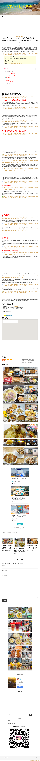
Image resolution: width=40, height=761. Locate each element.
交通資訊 (6, 85)
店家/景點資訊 (7, 83)
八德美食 (4, 532)
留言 (3, 583)
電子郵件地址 (4, 570)
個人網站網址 (4, 575)
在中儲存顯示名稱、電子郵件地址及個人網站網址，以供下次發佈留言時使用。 (17, 581)
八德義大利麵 (9, 532)
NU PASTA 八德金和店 (13, 306)
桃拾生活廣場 (18, 532)
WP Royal (6, 757)
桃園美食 (13, 532)
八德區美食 (18, 36)
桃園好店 (22, 36)
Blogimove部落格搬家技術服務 (34, 760)
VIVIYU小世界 (20, 7)
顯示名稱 (4, 565)
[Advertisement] (20, 26)
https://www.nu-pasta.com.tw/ (15, 63)
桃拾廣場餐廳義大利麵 (9, 71)
